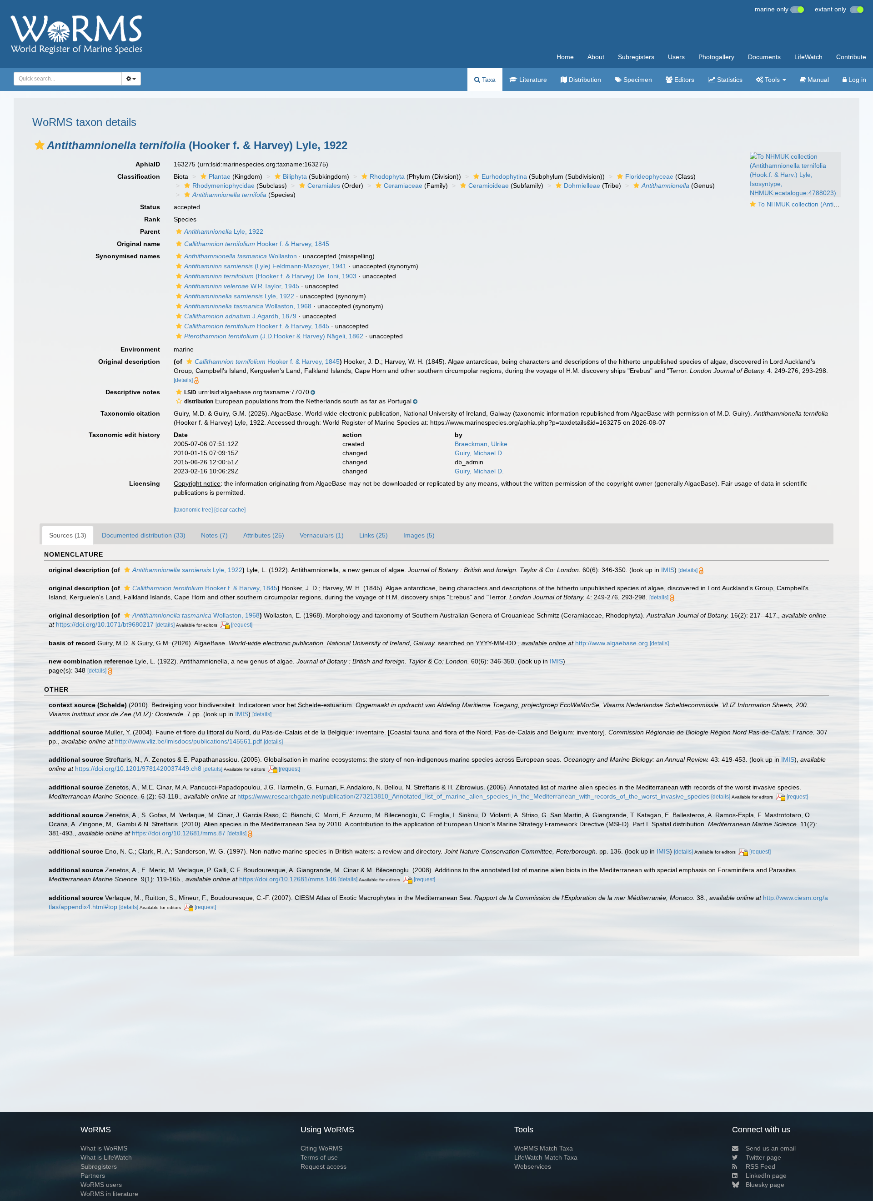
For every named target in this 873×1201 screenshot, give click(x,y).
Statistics (729, 79)
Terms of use (319, 1157)
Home (565, 56)
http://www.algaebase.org (611, 643)
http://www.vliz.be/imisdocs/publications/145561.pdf (188, 741)
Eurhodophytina (504, 176)
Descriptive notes (132, 392)
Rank (152, 219)
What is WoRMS (103, 1148)
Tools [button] (772, 79)
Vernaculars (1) (322, 535)
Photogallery (716, 56)
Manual (817, 79)
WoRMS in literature (109, 1193)
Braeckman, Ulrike (481, 443)
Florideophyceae (649, 176)
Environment (140, 349)
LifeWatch (808, 56)
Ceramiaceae (403, 185)
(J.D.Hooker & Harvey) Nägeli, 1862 (273, 336)
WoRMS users (101, 1184)
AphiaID (147, 164)
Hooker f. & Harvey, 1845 (256, 243)
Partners (92, 1175)
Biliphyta (295, 176)
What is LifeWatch (106, 1157)
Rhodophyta (387, 176)
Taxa (488, 79)
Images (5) (419, 535)
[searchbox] (65, 78)
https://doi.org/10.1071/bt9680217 (105, 624)
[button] (39, 145)
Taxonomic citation (130, 413)
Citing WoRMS (321, 1148)
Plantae (220, 176)
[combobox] (68, 78)
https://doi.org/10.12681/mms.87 (179, 833)
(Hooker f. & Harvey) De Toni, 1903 (270, 276)
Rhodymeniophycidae (223, 185)
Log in (856, 79)
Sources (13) (67, 535)
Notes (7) (214, 535)
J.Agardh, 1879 (240, 316)
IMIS (667, 569)
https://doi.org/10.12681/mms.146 (287, 879)
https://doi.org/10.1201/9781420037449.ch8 (138, 768)
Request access (323, 1166)
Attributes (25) (263, 535)
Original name (138, 243)
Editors (683, 79)
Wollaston (240, 256)
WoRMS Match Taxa (543, 1148)
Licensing (144, 483)
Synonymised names (127, 256)
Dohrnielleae (582, 185)
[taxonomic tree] (194, 510)
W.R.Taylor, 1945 (241, 286)
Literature (532, 79)
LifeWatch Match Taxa (545, 1157)
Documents (764, 56)
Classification (138, 176)
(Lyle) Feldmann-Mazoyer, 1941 (265, 266)
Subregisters (636, 56)
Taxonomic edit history (124, 434)
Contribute (851, 56)
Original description (129, 361)
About (595, 56)
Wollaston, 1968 (247, 306)
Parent (150, 231)
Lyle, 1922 (223, 231)
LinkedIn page (766, 1175)
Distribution (584, 79)
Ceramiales (323, 185)
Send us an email (771, 1148)
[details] (183, 380)
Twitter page (763, 1157)
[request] (241, 625)
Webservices (532, 1166)
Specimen (637, 79)
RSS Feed (760, 1166)
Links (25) (373, 535)
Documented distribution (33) (144, 535)
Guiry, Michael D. (479, 453)
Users (676, 56)
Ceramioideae (488, 185)
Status (150, 207)
